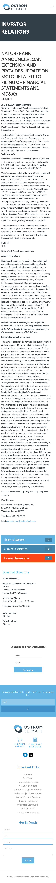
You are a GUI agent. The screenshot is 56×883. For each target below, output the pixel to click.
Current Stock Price (15, 548)
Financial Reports (14, 539)
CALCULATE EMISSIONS (35, 745)
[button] (52, 7)
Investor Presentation (17, 558)
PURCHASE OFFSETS (19, 745)
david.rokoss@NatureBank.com (21, 521)
